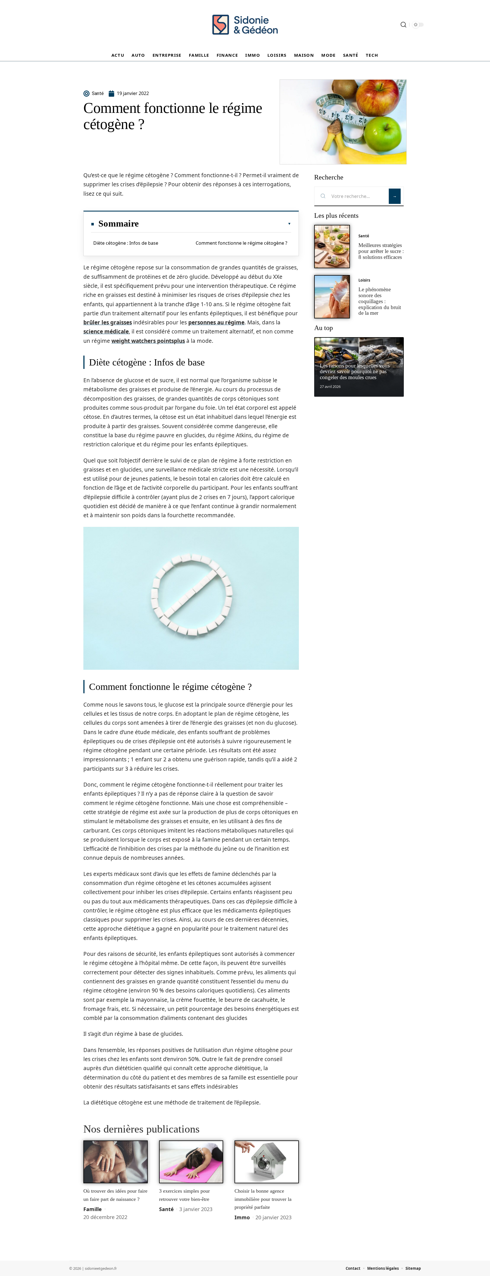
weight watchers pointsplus (148, 341)
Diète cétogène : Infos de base (125, 243)
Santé (166, 1209)
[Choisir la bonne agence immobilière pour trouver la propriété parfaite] (267, 1162)
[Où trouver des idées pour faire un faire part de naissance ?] (115, 1162)
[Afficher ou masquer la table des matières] (215, 223)
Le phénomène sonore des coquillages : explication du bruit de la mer (379, 301)
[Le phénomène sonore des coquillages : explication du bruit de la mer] (332, 296)
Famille (92, 1209)
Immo (242, 1217)
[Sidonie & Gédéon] (245, 25)
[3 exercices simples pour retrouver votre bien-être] (191, 1162)
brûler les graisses (107, 322)
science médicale (106, 331)
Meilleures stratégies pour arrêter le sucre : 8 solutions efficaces (381, 251)
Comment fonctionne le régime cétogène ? (241, 243)
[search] (403, 24)
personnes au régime (216, 322)
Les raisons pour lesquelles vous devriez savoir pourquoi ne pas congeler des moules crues (355, 372)
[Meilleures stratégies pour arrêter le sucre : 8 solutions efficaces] (332, 246)
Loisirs (364, 280)
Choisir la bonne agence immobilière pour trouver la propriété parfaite (263, 1199)
